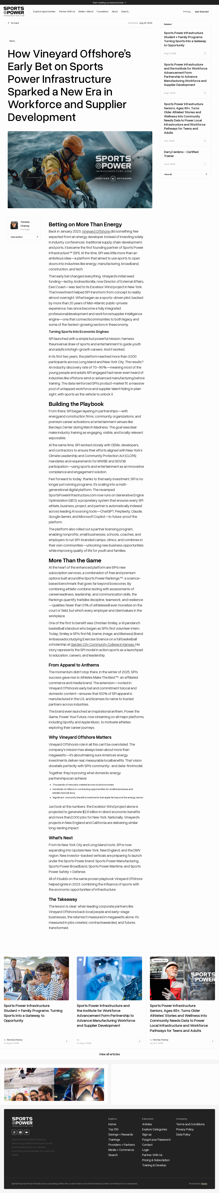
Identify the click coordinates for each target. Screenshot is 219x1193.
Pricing (186, 11)
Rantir (204, 1183)
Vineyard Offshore (96, 231)
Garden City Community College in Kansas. (103, 644)
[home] (14, 11)
